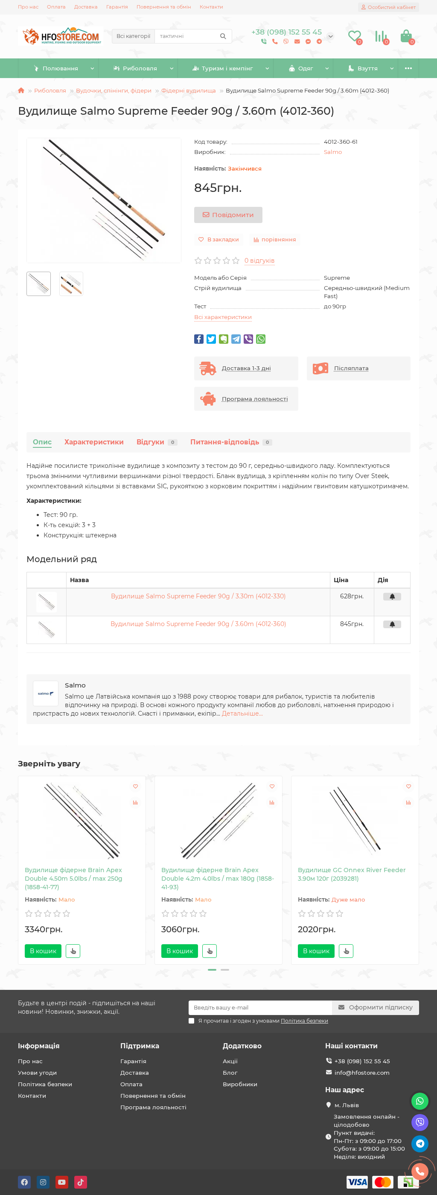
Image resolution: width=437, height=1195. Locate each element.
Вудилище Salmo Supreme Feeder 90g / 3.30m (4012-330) (198, 596)
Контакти (211, 7)
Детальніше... (242, 713)
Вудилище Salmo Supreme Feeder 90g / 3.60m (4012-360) (198, 624)
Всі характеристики (223, 316)
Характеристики (94, 442)
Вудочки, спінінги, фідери (113, 90)
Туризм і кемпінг (227, 68)
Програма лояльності (153, 1107)
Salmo (333, 151)
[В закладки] (135, 786)
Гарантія (117, 7)
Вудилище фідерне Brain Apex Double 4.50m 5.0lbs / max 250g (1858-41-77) (73, 878)
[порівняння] (135, 803)
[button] (212, 970)
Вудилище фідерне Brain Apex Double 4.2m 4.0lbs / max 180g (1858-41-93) (217, 878)
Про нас (28, 7)
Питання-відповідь (229, 442)
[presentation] (19, 868)
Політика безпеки (45, 1084)
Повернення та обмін (164, 7)
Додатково (242, 1046)
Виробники (240, 1084)
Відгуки (155, 442)
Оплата (56, 7)
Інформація (39, 1046)
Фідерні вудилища (188, 90)
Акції (230, 1061)
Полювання (60, 68)
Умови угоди (37, 1072)
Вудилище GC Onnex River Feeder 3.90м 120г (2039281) (352, 874)
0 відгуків (260, 260)
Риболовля (140, 68)
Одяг (305, 68)
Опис (42, 442)
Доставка (86, 7)
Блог (230, 1072)
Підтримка (139, 1046)
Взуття (368, 68)
